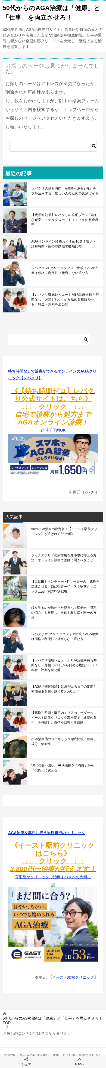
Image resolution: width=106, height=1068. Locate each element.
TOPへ (79, 1064)
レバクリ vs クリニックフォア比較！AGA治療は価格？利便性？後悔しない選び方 (64, 270)
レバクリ (90, 492)
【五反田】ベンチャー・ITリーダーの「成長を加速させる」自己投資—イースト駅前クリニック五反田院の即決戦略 (65, 586)
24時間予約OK (53, 411)
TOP (52, 1020)
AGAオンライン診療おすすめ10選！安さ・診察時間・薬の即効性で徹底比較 (63, 244)
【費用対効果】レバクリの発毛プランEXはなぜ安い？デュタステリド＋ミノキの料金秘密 (65, 220)
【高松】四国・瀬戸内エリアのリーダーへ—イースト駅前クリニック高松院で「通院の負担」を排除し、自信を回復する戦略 (63, 717)
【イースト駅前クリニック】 (73, 977)
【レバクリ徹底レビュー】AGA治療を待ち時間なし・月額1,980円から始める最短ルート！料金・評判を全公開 (65, 299)
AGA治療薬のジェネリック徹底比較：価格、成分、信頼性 (64, 741)
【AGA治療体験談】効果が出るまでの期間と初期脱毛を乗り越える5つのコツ (64, 689)
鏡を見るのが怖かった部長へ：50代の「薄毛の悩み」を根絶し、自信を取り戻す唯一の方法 (64, 612)
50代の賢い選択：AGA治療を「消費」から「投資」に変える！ (62, 767)
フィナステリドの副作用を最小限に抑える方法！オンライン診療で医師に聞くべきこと (63, 557)
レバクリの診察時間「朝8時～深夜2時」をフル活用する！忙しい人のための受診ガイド (65, 191)
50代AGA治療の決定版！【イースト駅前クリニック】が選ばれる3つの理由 (64, 531)
